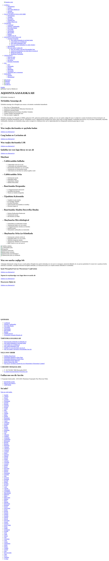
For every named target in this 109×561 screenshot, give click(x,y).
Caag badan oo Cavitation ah (18, 41)
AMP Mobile (7, 385)
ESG (5, 63)
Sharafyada (10, 12)
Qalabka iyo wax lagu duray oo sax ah (14, 348)
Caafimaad (10, 25)
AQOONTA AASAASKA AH (12, 37)
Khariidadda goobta (9, 381)
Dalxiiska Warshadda (13, 61)
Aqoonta (9, 11)
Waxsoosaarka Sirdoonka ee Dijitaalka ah (15, 341)
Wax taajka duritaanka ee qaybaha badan (22, 40)
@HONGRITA (8, 55)
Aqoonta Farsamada (12, 38)
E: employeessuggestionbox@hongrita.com (15, 371)
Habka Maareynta (12, 22)
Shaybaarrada (11, 46)
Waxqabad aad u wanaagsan (15, 72)
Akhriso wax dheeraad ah (7, 131)
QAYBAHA (7, 23)
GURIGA (7, 5)
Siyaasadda (10, 71)
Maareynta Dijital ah (16, 52)
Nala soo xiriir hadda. (6, 392)
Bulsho (9, 67)
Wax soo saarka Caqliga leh (14, 48)
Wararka (9, 75)
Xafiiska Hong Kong (9, 356)
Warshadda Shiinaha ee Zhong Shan (14, 359)
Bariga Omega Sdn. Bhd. (11, 362)
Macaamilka (10, 32)
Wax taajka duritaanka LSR (18, 43)
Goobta (9, 8)
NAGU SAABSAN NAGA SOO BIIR (15, 14)
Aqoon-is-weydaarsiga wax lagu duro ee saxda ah (24, 51)
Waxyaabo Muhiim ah (13, 9)
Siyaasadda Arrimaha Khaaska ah (13, 335)
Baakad (9, 34)
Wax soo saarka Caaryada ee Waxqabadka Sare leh (18, 349)
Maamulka (10, 69)
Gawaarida (10, 29)
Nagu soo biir (11, 58)
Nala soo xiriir (11, 57)
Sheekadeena (11, 6)
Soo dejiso (10, 60)
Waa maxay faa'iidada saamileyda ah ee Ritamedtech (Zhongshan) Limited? (24, 363)
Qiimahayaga (11, 20)
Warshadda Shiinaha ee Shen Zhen (13, 357)
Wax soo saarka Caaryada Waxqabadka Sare (23, 49)
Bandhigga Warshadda (17, 54)
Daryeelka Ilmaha (12, 28)
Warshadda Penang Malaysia (12, 360)
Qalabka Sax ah (11, 35)
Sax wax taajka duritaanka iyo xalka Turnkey (23, 45)
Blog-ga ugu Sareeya (9, 383)
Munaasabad (10, 77)
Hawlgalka (10, 18)
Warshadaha (10, 31)
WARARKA (7, 74)
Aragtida (9, 17)
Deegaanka (10, 66)
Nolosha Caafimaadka (13, 26)
